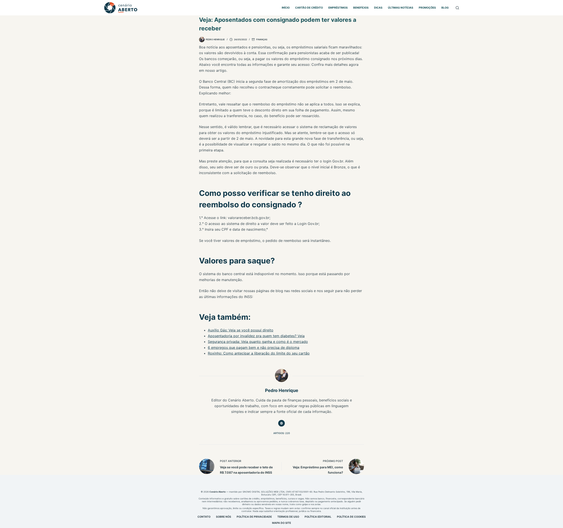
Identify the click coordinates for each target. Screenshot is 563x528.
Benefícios (361, 7)
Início (286, 7)
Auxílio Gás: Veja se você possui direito (240, 330)
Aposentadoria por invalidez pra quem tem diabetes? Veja (256, 336)
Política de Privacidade (254, 516)
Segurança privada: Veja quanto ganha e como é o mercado (258, 341)
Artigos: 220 (281, 433)
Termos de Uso (288, 516)
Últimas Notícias (400, 7)
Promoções (427, 7)
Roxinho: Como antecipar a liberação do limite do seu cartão (259, 353)
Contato (203, 516)
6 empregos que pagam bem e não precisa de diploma (253, 347)
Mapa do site (281, 522)
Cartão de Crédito (309, 7)
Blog (445, 7)
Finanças (261, 39)
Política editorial (318, 516)
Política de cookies (351, 516)
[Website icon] (281, 423)
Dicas (378, 7)
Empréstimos (338, 7)
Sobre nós (223, 516)
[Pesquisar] (457, 7)
